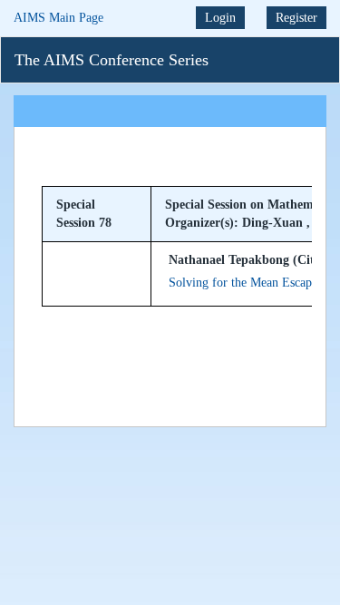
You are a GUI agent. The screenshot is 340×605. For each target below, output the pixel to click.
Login (220, 17)
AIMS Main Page (58, 17)
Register (296, 17)
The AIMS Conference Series (112, 60)
